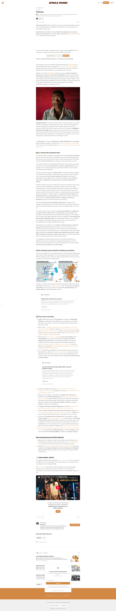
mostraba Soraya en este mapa (70, 426)
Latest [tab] (40, 552)
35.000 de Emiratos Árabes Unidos (49, 331)
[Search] (98, 2)
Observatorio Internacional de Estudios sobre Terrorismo (58, 446)
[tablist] (41, 538)
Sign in (112, 2)
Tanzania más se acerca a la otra (55, 418)
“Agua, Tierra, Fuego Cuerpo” (66, 66)
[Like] (37, 22)
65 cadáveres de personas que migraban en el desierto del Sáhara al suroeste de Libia (58, 407)
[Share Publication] (101, 2)
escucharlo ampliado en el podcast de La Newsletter (65, 346)
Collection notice (66, 602)
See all (38, 584)
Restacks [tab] (44, 537)
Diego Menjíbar (72, 65)
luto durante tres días (52, 337)
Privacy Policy (67, 587)
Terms (60, 602)
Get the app (64, 605)
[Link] (34, 153)
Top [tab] (37, 552)
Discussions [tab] (45, 552)
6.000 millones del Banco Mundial (69, 329)
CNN (41, 350)
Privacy (57, 602)
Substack (52, 608)
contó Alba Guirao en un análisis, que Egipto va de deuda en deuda (58, 333)
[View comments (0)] (40, 22)
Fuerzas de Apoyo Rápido (60, 352)
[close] (70, 566)
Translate (38, 9)
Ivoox (37, 35)
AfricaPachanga (42, 467)
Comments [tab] (39, 537)
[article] (58, 559)
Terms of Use (64, 586)
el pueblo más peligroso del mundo (68, 143)
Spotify (69, 34)
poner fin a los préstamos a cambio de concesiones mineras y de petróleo (58, 411)
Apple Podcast (75, 34)
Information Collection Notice (57, 587)
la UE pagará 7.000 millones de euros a (55, 327)
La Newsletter (39, 7)
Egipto (67, 327)
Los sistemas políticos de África (45, 556)
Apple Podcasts (49, 348)
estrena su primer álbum (63, 460)
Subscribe (106, 2)
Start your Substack (55, 605)
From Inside (50, 73)
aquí (45, 452)
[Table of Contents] (1, 305)
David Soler (41, 18)
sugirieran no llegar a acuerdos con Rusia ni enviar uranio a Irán (54, 344)
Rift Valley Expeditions (55, 286)
